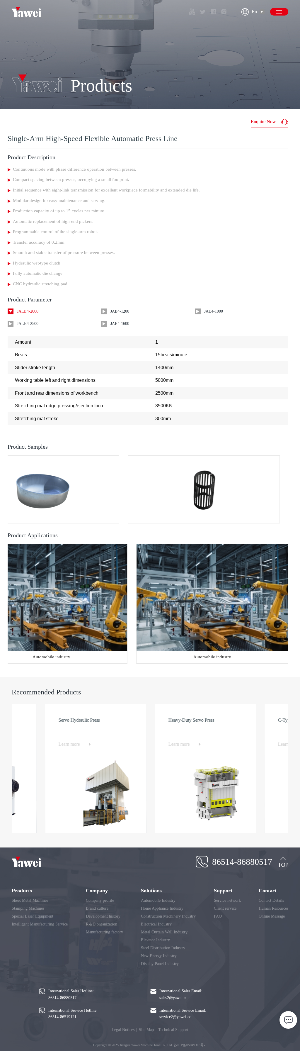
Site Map (146, 1030)
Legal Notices (123, 1030)
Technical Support (173, 1030)
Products (22, 891)
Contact (268, 891)
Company (97, 891)
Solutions (151, 891)
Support (223, 891)
